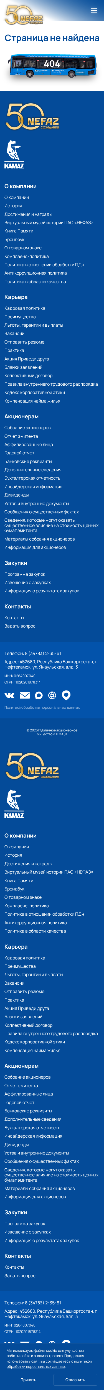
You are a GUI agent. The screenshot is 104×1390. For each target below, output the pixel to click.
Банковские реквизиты (28, 461)
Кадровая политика (24, 308)
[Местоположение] (66, 695)
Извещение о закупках (27, 582)
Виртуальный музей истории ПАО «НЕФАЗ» (48, 222)
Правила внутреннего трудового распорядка (51, 384)
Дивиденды (16, 494)
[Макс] (39, 696)
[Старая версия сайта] (52, 696)
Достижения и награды (28, 214)
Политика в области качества (35, 281)
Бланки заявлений (23, 367)
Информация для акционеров (35, 547)
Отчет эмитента (21, 436)
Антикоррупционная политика (35, 272)
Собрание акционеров (27, 427)
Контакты (14, 617)
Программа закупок (24, 574)
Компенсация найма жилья (32, 400)
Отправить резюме (24, 341)
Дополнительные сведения (33, 469)
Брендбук (14, 239)
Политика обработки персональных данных (42, 707)
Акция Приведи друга (26, 358)
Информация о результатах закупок (41, 590)
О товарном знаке (23, 247)
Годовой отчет (19, 452)
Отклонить (75, 1379)
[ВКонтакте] (9, 696)
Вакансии (14, 333)
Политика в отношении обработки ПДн (44, 264)
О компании (16, 197)
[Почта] (25, 696)
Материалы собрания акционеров (39, 538)
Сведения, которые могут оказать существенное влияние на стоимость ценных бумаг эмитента (51, 525)
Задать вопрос (19, 625)
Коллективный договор (28, 375)
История (13, 205)
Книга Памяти (18, 230)
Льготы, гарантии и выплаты (33, 324)
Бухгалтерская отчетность (32, 477)
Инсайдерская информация (33, 486)
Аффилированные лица (28, 444)
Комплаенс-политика (26, 256)
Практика (14, 350)
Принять (28, 1379)
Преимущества (20, 316)
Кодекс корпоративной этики (34, 392)
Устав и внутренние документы (36, 503)
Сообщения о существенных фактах (41, 511)
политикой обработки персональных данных (49, 1364)
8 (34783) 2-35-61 (43, 653)
